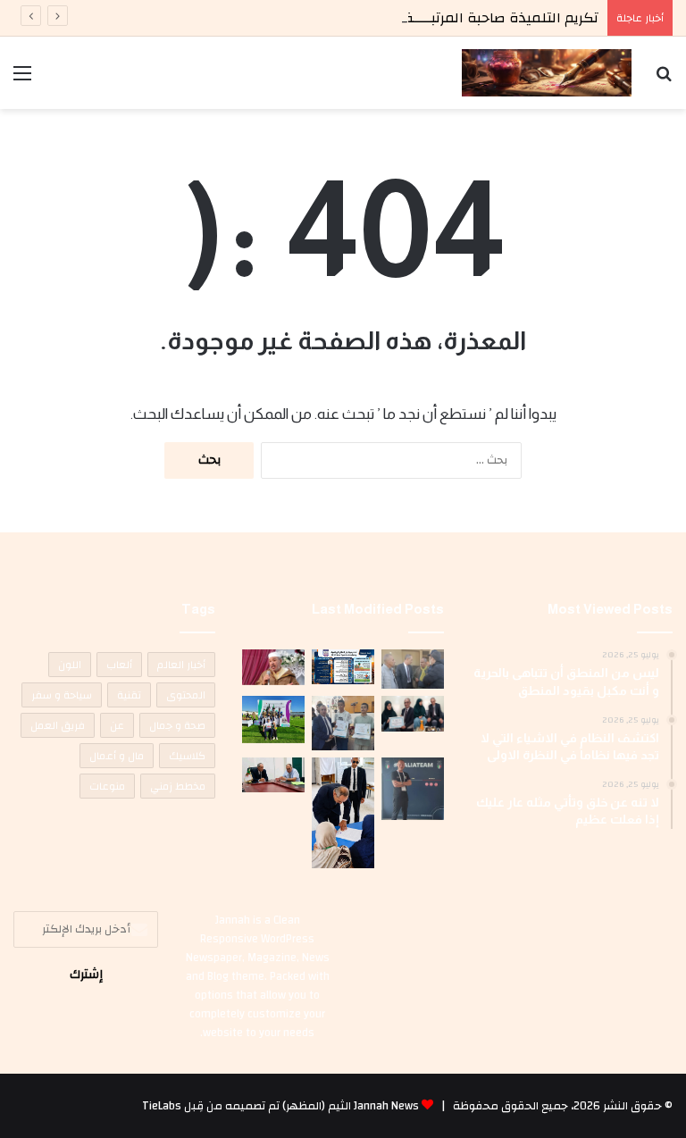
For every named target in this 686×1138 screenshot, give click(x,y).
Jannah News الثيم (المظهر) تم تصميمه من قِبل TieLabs (280, 1106)
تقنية (129, 695)
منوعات (107, 786)
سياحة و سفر (61, 695)
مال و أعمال (116, 756)
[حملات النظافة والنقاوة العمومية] (412, 669)
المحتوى (185, 695)
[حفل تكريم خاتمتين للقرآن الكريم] (273, 666)
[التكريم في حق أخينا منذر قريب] (412, 788)
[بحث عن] (664, 80)
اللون (69, 664)
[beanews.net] (547, 72)
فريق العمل (57, 725)
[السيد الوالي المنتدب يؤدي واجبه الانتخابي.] (343, 812)
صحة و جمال (177, 725)
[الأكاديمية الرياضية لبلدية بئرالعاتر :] (343, 666)
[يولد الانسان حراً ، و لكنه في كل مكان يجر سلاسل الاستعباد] (343, 723)
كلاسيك (187, 756)
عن (117, 725)
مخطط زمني (177, 786)
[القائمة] (22, 80)
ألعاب (119, 664)
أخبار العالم (181, 664)
